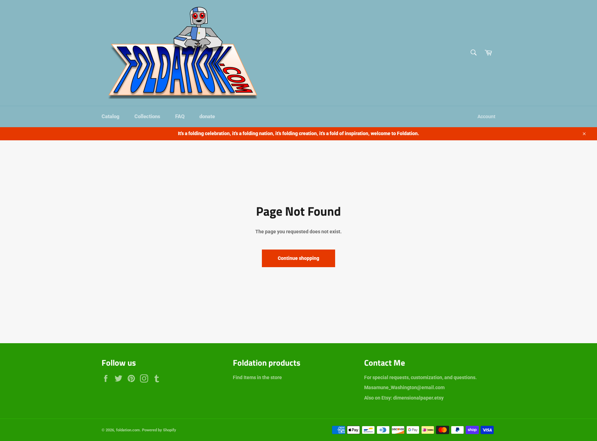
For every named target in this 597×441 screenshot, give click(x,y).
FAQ (179, 116)
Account (486, 116)
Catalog (111, 116)
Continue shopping (298, 258)
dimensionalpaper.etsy (418, 398)
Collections (147, 116)
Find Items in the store (257, 377)
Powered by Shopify (159, 430)
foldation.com (128, 430)
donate (207, 116)
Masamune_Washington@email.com (404, 387)
